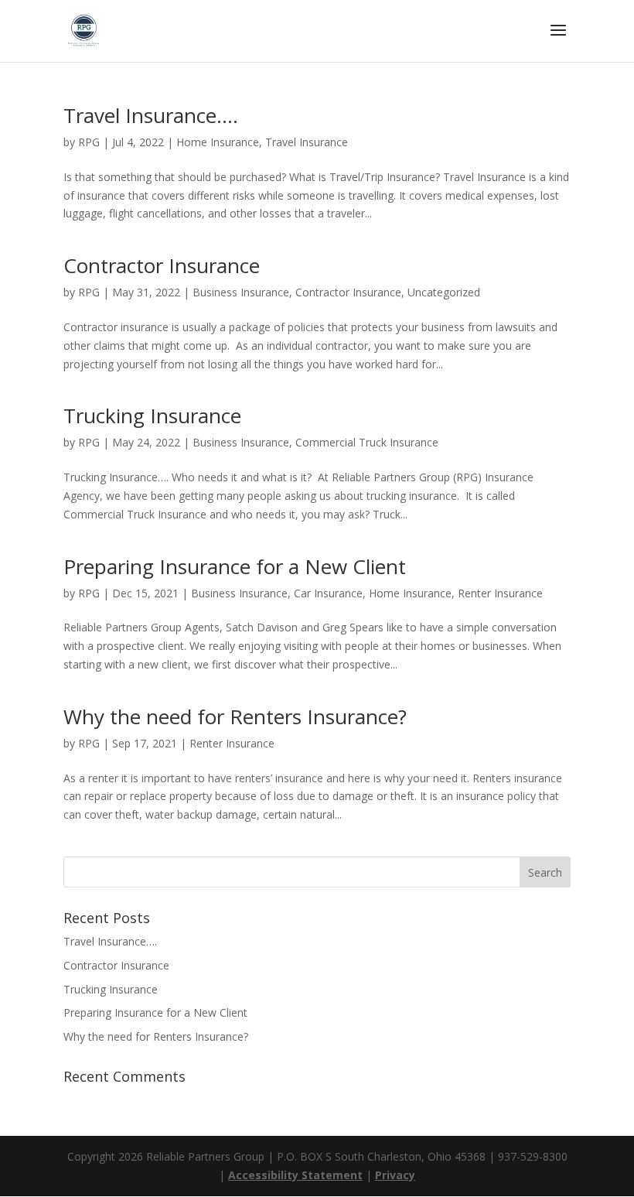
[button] (558, 40)
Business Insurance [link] (241, 292)
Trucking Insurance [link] (152, 415)
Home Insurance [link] (217, 142)
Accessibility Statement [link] (295, 1175)
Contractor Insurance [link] (161, 265)
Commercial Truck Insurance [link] (366, 442)
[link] (83, 29)
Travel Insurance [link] (306, 142)
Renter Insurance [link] (500, 593)
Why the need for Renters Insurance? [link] (235, 716)
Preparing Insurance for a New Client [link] (234, 566)
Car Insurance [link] (328, 593)
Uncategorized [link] (443, 292)
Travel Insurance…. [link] (150, 115)
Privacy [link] (395, 1175)
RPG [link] (89, 142)
